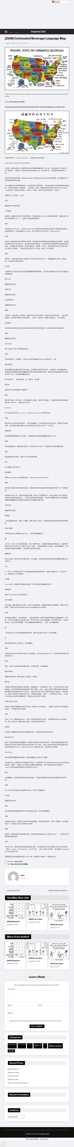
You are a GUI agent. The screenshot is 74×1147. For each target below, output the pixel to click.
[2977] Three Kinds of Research (18, 1083)
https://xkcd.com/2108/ (17, 102)
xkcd (8, 43)
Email (40, 1005)
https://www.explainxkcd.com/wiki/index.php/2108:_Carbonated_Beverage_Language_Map (35, 107)
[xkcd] (13, 877)
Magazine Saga (45, 1134)
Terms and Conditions (32, 1139)
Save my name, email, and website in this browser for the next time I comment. (36, 1021)
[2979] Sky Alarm (56, 925)
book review (12, 1045)
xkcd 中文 (18, 864)
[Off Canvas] (6, 31)
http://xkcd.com (25, 878)
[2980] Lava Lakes (35, 919)
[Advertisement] (37, 14)
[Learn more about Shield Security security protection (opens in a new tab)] (3, 1144)
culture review (22, 1044)
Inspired (30, 1044)
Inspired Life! (38, 31)
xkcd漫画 (25, 864)
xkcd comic (19, 861)
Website (10, 1013)
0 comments (25, 43)
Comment (11, 989)
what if (37, 1045)
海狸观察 (11, 1051)
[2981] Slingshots (13, 921)
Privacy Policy (44, 1139)
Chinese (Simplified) (56, 2)
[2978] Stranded (13, 1079)
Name (10, 1005)
